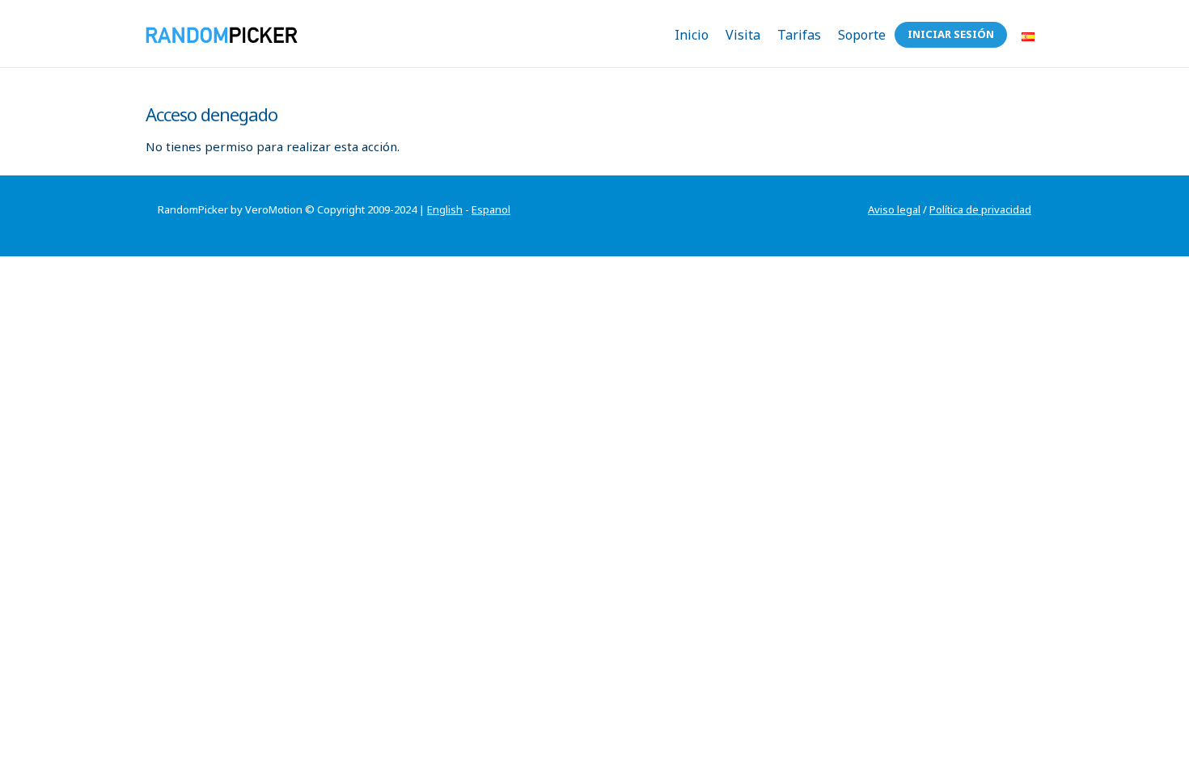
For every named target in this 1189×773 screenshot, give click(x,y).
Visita (743, 35)
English (445, 209)
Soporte (862, 35)
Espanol (491, 209)
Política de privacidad (980, 209)
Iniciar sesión (951, 34)
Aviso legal (894, 209)
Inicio (692, 35)
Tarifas (799, 35)
